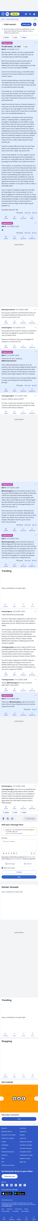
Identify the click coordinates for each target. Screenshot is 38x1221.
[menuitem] (2, 1185)
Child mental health (12, 19)
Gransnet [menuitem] (4, 1155)
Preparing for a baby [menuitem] (26, 1155)
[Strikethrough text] (9, 853)
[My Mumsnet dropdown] (35, 14)
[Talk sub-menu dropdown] (35, 19)
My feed (5, 606)
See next (28, 213)
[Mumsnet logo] (7, 14)
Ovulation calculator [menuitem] (26, 1145)
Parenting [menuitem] (23, 1128)
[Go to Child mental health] (3, 24)
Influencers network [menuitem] (7, 1138)
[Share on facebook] (3, 819)
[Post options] (35, 223)
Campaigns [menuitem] (4, 1145)
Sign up (15, 14)
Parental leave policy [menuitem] (7, 1152)
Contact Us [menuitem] (10, 1209)
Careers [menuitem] (3, 1148)
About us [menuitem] (4, 1128)
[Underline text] (6, 853)
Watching (11, 1219)
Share (24, 37)
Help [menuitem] (2, 1209)
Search (34, 1219)
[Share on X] (8, 819)
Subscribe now (9, 1176)
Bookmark (32, 238)
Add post (23, 218)
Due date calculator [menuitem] (26, 1148)
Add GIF (29, 864)
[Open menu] (3, 14)
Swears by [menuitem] (23, 1138)
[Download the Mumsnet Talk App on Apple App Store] (7, 1193)
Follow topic (26, 24)
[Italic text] (11, 853)
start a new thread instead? (14, 833)
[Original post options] (35, 43)
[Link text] (14, 853)
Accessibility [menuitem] (15, 1211)
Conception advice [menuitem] (25, 1152)
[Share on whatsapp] (12, 819)
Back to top (30, 818)
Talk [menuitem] (2, 1162)
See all (34, 213)
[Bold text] (3, 853)
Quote (6, 218)
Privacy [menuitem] (26, 1209)
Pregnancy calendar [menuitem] (26, 1141)
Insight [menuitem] (3, 1141)
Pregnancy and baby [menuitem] (7, 1165)
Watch (7, 37)
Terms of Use (31, 857)
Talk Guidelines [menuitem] (25, 1211)
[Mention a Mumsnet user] (31, 853)
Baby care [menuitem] (23, 1162)
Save (15, 37)
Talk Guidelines (17, 859)
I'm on (32, 606)
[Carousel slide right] (36, 1099)
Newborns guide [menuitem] (25, 1158)
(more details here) (6, 1206)
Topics (14, 606)
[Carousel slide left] (2, 1099)
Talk (2, 19)
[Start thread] (26, 14)
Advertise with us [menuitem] (6, 1131)
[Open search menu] (30, 14)
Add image (11, 864)
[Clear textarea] (16, 853)
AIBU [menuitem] (3, 1158)
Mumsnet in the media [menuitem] (8, 1135)
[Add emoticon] (34, 853)
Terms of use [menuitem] (18, 1209)
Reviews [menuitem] (22, 1135)
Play (19, 1119)
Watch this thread (9, 868)
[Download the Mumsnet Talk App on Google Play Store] (19, 1193)
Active (23, 606)
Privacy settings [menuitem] (5, 1211)
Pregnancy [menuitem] (23, 1131)
